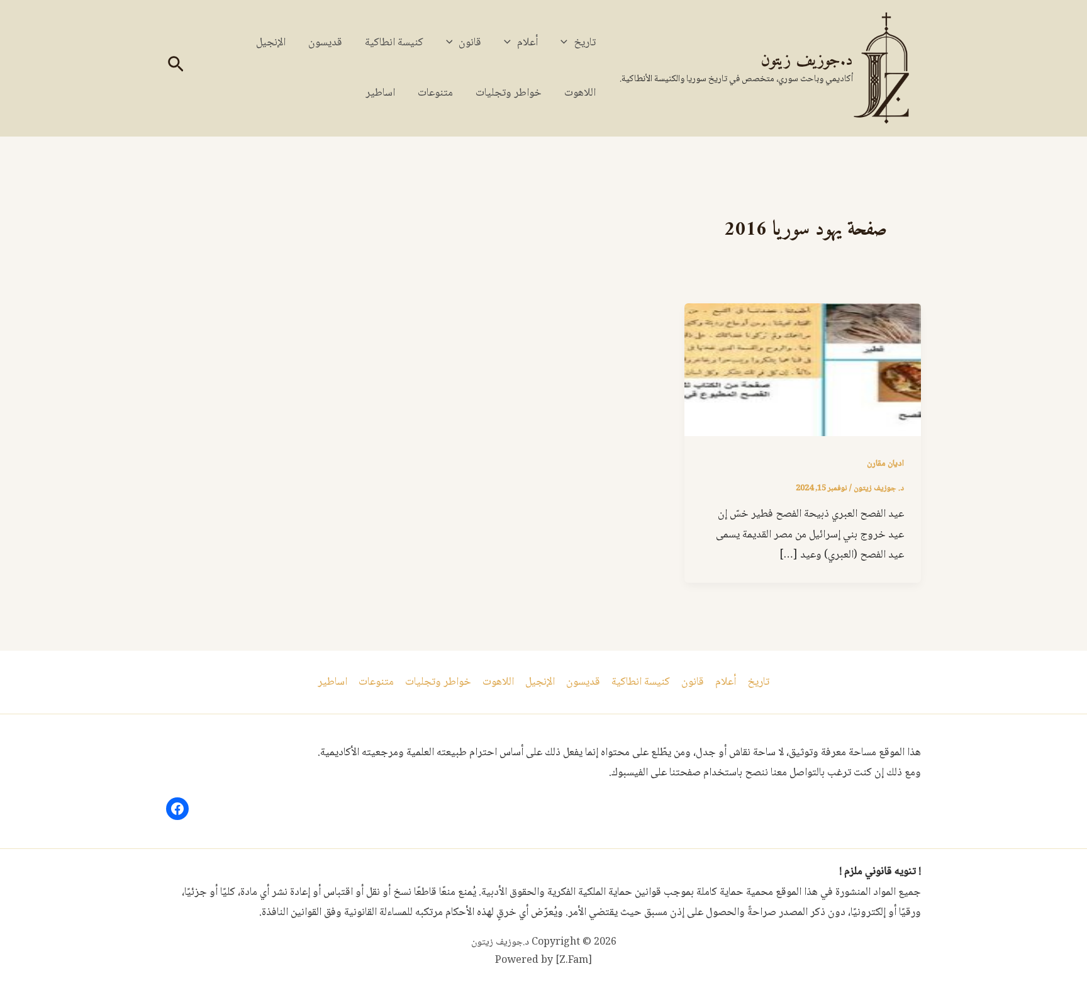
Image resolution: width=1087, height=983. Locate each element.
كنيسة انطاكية (394, 42)
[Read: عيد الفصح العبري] (802, 370)
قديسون (325, 42)
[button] (567, 43)
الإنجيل (271, 42)
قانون (470, 42)
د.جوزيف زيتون (807, 61)
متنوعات (435, 93)
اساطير (380, 93)
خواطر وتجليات (509, 93)
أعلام (527, 42)
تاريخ (585, 42)
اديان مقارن (885, 463)
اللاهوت (580, 93)
